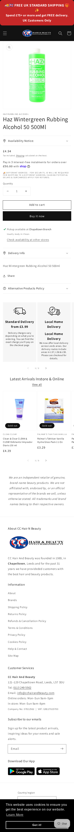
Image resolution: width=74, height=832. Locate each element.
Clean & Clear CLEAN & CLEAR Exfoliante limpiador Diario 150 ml (18, 442)
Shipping (20, 155)
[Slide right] (45, 368)
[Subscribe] (61, 748)
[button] (5, 33)
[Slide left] (28, 368)
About (12, 593)
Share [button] (11, 276)
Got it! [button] (37, 824)
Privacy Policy (16, 635)
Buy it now (37, 216)
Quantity (8, 183)
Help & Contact (17, 649)
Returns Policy (17, 614)
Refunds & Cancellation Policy (27, 621)
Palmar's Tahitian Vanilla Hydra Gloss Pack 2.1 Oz (50, 440)
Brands (12, 600)
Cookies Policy (17, 642)
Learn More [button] (14, 814)
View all (37, 384)
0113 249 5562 (22, 687)
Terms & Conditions (20, 628)
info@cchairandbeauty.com (35, 693)
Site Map (13, 655)
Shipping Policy (17, 607)
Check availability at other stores (28, 239)
